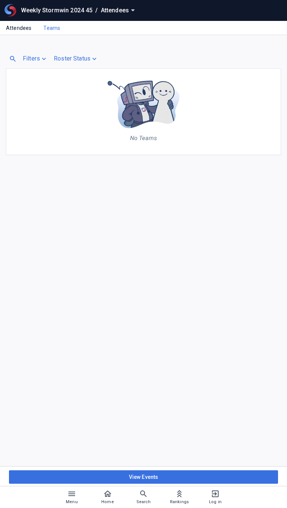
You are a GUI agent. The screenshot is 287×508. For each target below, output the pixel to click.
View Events (143, 477)
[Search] (13, 59)
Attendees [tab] (18, 28)
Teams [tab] (51, 28)
